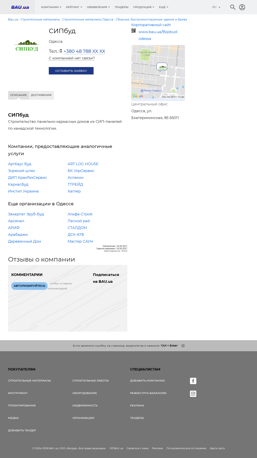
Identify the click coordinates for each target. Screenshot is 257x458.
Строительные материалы (29, 380)
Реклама (137, 405)
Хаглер (74, 191)
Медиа (13, 417)
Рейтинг (73, 7)
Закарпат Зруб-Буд (26, 214)
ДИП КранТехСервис (27, 177)
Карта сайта (217, 448)
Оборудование (84, 393)
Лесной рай (79, 221)
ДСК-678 (76, 234)
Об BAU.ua (116, 448)
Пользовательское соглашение (186, 448)
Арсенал (16, 221)
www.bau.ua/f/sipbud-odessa (158, 35)
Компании (50, 7)
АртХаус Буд (19, 164)
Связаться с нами (137, 448)
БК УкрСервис (81, 171)
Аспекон (76, 177)
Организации (83, 417)
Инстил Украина (23, 191)
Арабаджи (18, 234)
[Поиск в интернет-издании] (233, 7)
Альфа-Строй (80, 214)
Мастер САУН (80, 241)
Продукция (142, 7)
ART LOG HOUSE (83, 164)
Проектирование (22, 405)
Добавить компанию (147, 380)
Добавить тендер (22, 430)
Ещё (162, 7)
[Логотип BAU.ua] (23, 7)
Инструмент (18, 393)
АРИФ (14, 228)
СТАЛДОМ (77, 228)
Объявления (97, 7)
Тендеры (121, 7)
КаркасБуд (18, 184)
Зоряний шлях (21, 171)
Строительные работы (90, 380)
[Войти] (242, 7)
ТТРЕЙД (75, 184)
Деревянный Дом (24, 241)
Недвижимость (85, 405)
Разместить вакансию (148, 393)
